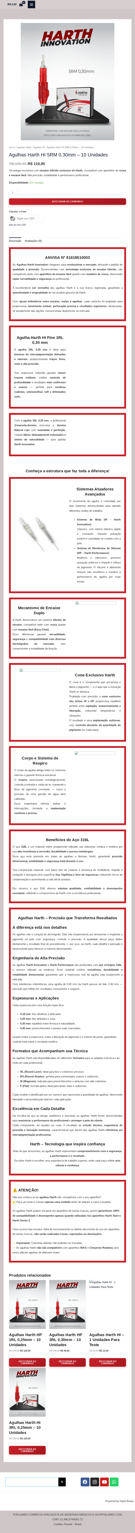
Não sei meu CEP (17, 225)
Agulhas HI (38, 147)
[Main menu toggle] (31, 4)
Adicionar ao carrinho (67, 201)
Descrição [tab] (15, 240)
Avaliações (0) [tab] (33, 240)
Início (12, 147)
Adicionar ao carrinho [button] (27, 1362)
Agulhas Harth (24, 147)
